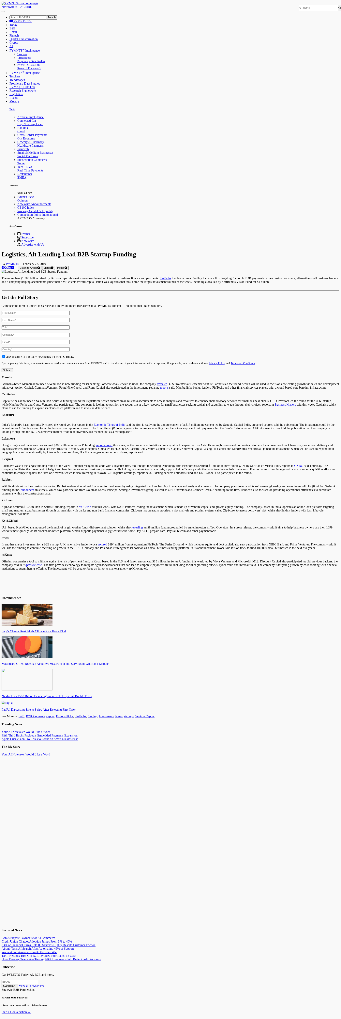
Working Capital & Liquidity (35, 211)
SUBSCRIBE (23, 6)
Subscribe (27, 237)
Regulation (16, 94)
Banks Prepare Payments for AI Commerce (28, 938)
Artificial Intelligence (30, 117)
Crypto (13, 42)
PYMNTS (12, 264)
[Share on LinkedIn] (9, 267)
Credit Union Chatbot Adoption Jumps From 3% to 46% (37, 941)
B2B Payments (35, 716)
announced (28, 490)
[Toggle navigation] (3, 11)
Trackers (22, 54)
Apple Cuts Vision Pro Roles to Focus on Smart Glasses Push (40, 739)
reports (164, 387)
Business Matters (285, 404)
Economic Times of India (109, 424)
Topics (12, 109)
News (119, 716)
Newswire (8, 6)
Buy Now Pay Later (30, 124)
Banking (22, 127)
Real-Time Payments (30, 170)
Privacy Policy (217, 363)
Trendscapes (24, 57)
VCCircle (85, 507)
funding (92, 716)
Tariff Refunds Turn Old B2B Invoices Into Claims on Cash (39, 955)
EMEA (21, 177)
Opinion (22, 200)
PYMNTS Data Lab (28, 64)
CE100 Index (25, 207)
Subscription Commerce (32, 159)
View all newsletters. (32, 985)
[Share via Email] (12, 267)
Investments (106, 716)
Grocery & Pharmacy (30, 142)
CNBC (298, 465)
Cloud (21, 131)
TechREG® (24, 167)
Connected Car (26, 120)
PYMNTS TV (22, 21)
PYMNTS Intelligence (24, 50)
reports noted (104, 445)
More (13, 101)
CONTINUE (9, 985)
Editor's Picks (25, 197)
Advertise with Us (32, 244)
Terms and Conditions (243, 363)
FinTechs (165, 278)
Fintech (14, 35)
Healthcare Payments (30, 145)
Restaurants (24, 174)
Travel (21, 163)
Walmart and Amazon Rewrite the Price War (29, 952)
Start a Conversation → (16, 1012)
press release (34, 565)
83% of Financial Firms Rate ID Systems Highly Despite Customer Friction (49, 945)
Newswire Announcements (34, 204)
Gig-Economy (26, 138)
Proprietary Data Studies (31, 61)
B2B (12, 28)
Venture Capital (145, 716)
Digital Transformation (23, 39)
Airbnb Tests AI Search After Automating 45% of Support (38, 948)
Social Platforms (27, 156)
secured (102, 544)
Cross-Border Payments (32, 135)
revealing (137, 527)
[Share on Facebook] (3, 267)
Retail (13, 32)
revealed (162, 384)
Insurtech (23, 149)
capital (50, 716)
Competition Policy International (37, 214)
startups (129, 716)
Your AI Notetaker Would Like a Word (26, 732)
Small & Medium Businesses (35, 152)
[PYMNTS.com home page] (20, 3)
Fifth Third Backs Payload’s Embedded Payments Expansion (40, 735)
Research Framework (29, 68)
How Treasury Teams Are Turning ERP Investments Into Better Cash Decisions (51, 959)
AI (11, 46)
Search (52, 17)
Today (13, 24)
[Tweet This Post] (6, 267)
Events (13, 97)
